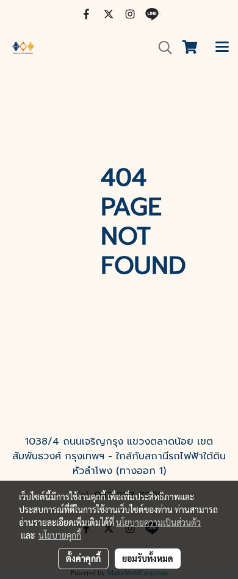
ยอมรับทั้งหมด (147, 558)
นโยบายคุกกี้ (59, 535)
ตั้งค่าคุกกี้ (83, 558)
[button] (161, 47)
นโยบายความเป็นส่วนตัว (158, 522)
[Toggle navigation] (222, 47)
